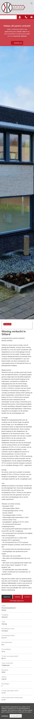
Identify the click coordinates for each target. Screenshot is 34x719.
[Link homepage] (16, 7)
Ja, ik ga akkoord (16, 716)
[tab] (7, 597)
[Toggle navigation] (31, 3)
